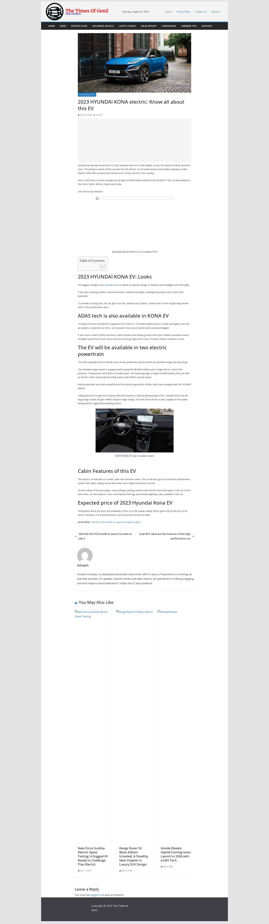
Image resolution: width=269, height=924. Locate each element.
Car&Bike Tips (189, 25)
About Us (216, 11)
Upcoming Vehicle (103, 25)
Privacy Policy (183, 11)
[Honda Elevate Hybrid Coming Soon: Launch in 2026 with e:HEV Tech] (176, 612)
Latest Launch (127, 25)
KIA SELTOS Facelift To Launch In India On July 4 (116, 522)
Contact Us (200, 11)
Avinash (99, 115)
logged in (95, 895)
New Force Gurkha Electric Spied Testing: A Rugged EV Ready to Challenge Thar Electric (93, 856)
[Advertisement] (134, 140)
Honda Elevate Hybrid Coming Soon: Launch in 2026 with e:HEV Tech (176, 854)
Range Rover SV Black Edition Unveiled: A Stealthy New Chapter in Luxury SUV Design (133, 856)
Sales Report (148, 25)
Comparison (168, 25)
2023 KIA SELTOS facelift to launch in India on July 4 (105, 536)
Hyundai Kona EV (113, 284)
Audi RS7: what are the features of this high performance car (165, 536)
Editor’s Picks (79, 25)
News (63, 25)
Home (168, 11)
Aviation (207, 25)
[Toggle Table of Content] (101, 266)
